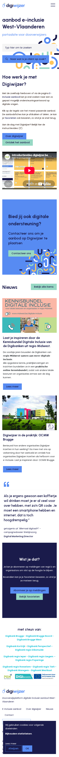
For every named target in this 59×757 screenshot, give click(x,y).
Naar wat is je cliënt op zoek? (28, 59)
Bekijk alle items (44, 287)
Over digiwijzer (14, 136)
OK (27, 748)
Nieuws (49, 708)
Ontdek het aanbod (17, 142)
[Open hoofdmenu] (53, 5)
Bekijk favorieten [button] (29, 596)
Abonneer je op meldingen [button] (29, 590)
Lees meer (12, 386)
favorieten (10, 117)
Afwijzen (13, 748)
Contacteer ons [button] (21, 253)
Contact (9, 715)
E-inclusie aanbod (11, 708)
